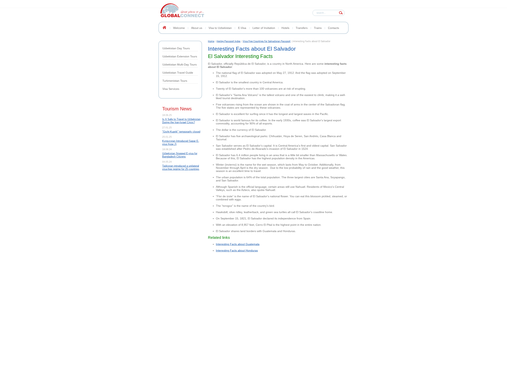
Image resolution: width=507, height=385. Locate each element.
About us (196, 27)
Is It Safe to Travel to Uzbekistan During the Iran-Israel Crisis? (181, 121)
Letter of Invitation (264, 27)
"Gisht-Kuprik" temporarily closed (181, 131)
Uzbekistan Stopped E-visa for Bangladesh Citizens (179, 155)
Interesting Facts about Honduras (237, 250)
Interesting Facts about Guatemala (237, 244)
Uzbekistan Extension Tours (179, 56)
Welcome (179, 27)
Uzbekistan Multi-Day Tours (179, 64)
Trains (318, 27)
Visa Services (170, 88)
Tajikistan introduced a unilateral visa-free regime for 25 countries (180, 167)
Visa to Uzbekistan (220, 27)
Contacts (333, 27)
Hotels (285, 27)
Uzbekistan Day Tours (176, 48)
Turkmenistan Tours (174, 80)
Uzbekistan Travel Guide (177, 72)
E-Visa (242, 27)
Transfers (302, 27)
